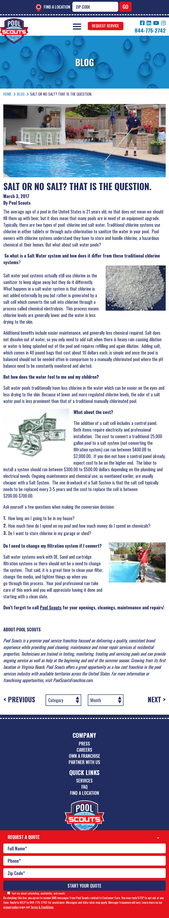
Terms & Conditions (42, 907)
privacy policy (11, 907)
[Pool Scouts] (14, 21)
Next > (157, 699)
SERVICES (84, 780)
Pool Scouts (51, 607)
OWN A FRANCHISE (84, 756)
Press (84, 743)
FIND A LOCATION (84, 793)
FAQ (84, 787)
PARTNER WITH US (84, 762)
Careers (84, 750)
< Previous (19, 699)
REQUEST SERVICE (105, 25)
